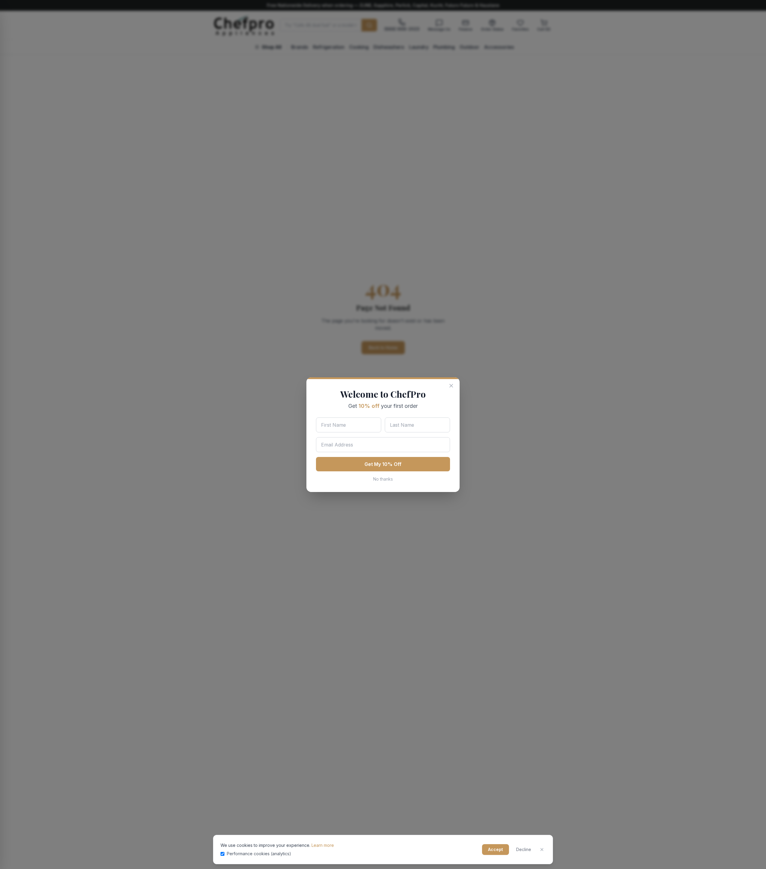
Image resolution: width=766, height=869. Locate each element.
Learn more (322, 845)
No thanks (383, 479)
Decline (523, 849)
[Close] (541, 849)
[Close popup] (451, 385)
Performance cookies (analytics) (259, 853)
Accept (495, 849)
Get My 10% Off (383, 464)
